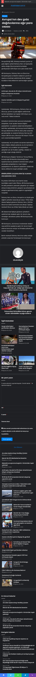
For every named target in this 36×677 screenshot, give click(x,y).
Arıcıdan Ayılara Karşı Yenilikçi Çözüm (14, 453)
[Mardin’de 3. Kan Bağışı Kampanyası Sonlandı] (7, 515)
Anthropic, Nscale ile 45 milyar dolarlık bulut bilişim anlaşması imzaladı (17, 471)
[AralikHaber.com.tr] (18, 6)
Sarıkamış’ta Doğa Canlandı (11, 575)
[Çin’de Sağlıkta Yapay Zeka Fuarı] (9, 360)
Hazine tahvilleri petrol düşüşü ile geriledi (15, 100)
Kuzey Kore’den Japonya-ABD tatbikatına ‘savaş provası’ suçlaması (16, 531)
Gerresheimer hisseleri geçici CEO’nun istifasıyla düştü (26, 328)
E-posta (4, 414)
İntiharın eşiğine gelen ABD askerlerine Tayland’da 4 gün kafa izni (23, 493)
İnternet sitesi (5, 421)
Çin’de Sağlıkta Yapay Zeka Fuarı (8, 367)
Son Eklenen (18, 447)
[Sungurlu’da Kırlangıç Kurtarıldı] (7, 564)
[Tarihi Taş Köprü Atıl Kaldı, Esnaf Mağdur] (27, 360)
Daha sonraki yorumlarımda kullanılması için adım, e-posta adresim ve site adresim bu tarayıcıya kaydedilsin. (17, 431)
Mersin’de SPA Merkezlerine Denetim (14, 458)
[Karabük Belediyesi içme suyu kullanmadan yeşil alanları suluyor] (9, 339)
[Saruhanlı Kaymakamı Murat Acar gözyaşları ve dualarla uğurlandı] (7, 523)
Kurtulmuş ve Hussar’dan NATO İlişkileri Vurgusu (21, 543)
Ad (2, 407)
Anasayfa (6, 12)
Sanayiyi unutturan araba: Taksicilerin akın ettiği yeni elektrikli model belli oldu (16, 485)
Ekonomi (12, 12)
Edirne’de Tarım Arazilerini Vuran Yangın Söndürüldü (22, 506)
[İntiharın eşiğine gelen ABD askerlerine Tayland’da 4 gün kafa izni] (7, 493)
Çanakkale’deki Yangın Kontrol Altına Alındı (16, 500)
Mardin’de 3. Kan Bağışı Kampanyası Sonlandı (21, 514)
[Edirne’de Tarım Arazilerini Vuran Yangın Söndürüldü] (7, 507)
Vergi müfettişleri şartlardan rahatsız (8, 327)
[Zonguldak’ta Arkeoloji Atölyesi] (7, 582)
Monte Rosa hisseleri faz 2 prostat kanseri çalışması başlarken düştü (26, 338)
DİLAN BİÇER (7, 31)
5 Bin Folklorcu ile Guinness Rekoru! (13, 570)
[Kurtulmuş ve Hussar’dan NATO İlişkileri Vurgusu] (7, 544)
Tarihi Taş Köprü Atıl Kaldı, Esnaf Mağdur (25, 367)
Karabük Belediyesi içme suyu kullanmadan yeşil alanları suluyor (7, 348)
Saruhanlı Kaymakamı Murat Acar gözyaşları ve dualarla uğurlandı (23, 523)
